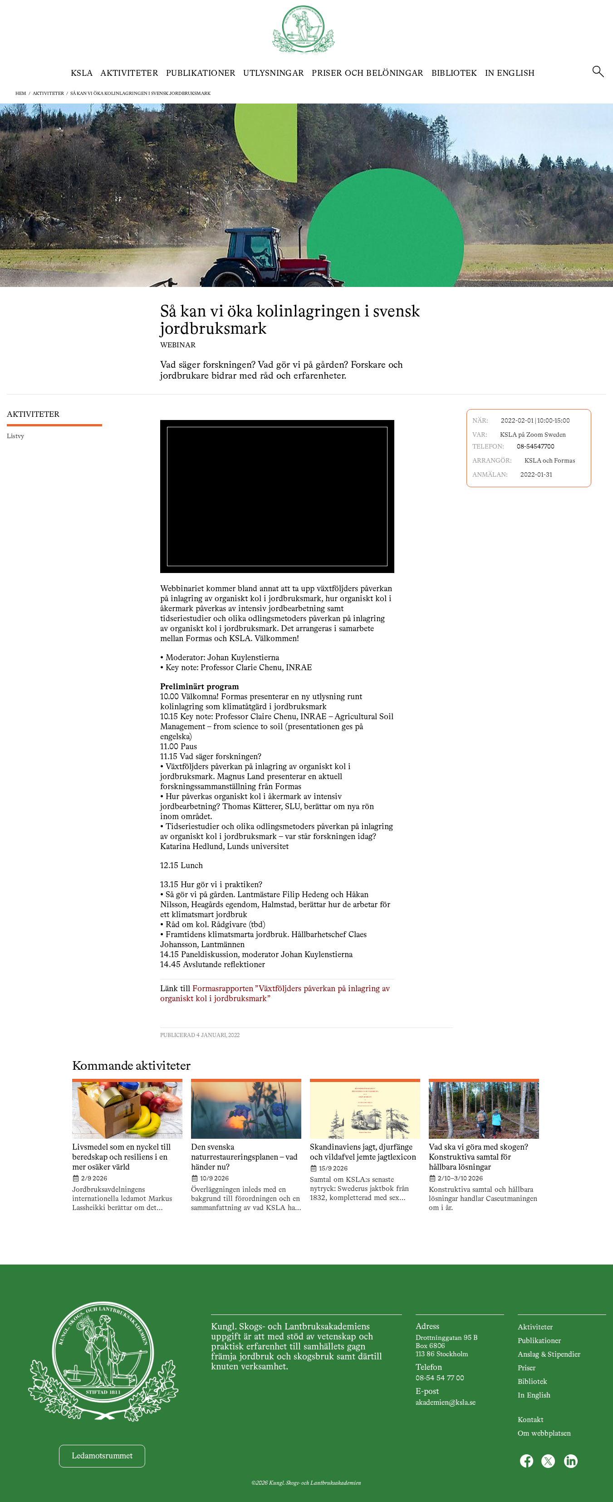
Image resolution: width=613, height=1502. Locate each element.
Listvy (15, 437)
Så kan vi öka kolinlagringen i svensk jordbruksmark (140, 93)
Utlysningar (273, 73)
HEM (20, 93)
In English (510, 73)
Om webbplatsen (544, 1434)
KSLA (82, 73)
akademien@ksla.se (446, 1403)
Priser (526, 1368)
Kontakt (531, 1420)
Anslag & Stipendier (549, 1355)
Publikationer (201, 73)
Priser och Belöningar (368, 73)
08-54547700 (535, 447)
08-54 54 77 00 (440, 1378)
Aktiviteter (129, 73)
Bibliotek (454, 73)
